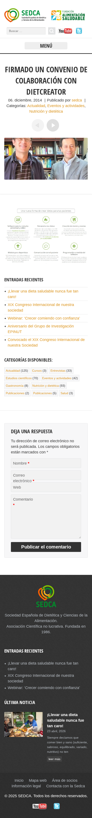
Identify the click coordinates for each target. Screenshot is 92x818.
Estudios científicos (19, 378)
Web (17, 487)
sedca (77, 100)
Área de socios (64, 780)
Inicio (19, 780)
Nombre (21, 463)
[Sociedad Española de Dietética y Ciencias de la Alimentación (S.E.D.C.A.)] (46, 21)
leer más (54, 759)
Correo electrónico (23, 478)
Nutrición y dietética (46, 111)
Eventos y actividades (66, 106)
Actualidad (36, 106)
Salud (64, 393)
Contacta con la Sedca (65, 786)
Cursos (37, 370)
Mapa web (38, 780)
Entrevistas (57, 370)
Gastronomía (15, 385)
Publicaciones (15, 393)
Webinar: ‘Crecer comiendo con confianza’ (44, 318)
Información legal (26, 786)
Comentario (23, 502)
